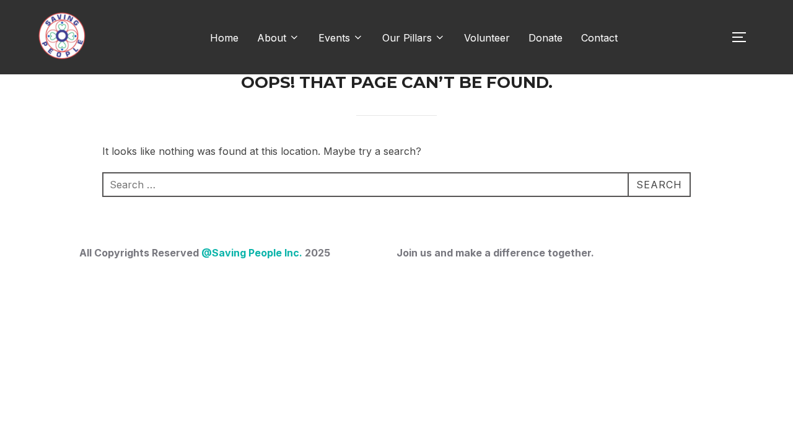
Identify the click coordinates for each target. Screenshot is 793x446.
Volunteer (487, 38)
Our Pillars (407, 38)
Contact (599, 38)
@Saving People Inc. (251, 253)
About (271, 38)
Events (334, 38)
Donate (545, 38)
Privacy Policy (66, 324)
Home (224, 38)
